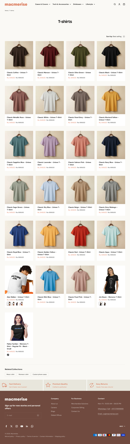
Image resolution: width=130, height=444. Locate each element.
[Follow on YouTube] (21, 426)
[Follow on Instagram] (16, 426)
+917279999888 (117, 409)
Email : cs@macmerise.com (108, 414)
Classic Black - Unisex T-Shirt (110, 72)
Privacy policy (20, 436)
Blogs (53, 411)
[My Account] (119, 4)
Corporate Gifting (77, 407)
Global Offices (56, 415)
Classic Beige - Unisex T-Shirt (80, 207)
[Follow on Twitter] (11, 426)
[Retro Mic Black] (101, 304)
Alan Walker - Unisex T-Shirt (18, 297)
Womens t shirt (23, 374)
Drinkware (77, 4)
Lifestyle (89, 4)
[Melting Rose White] (21, 304)
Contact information (46, 436)
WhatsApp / (102, 409)
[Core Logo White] (13, 304)
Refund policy (9, 436)
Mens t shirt (10, 374)
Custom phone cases (40, 374)
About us (54, 404)
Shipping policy (60, 436)
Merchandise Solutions (79, 404)
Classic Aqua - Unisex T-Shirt (110, 252)
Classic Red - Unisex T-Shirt (79, 252)
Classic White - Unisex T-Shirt (50, 117)
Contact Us (75, 411)
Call (108, 409)
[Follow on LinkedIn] (27, 426)
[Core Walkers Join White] (9, 304)
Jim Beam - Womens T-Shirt (110, 297)
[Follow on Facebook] (6, 426)
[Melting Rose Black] (17, 304)
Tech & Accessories (61, 4)
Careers (54, 407)
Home (6, 10)
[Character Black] (105, 304)
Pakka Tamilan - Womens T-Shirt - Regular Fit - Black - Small (18, 346)
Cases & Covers (41, 4)
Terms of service (32, 436)
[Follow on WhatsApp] (32, 426)
